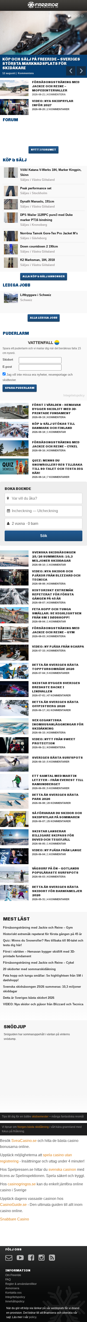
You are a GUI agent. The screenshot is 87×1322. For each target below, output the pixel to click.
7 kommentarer (58, 477)
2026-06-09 (38, 788)
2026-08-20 (38, 109)
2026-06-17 (38, 710)
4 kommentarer (58, 899)
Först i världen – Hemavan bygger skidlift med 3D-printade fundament (56, 409)
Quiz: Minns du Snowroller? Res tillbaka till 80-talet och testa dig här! (57, 467)
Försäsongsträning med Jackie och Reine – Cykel (55, 444)
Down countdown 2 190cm (39, 246)
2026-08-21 (38, 94)
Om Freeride (13, 1275)
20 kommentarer (59, 803)
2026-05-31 (38, 899)
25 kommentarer (59, 821)
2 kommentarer (58, 109)
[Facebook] (31, 1258)
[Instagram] (42, 1258)
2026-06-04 (38, 854)
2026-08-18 (38, 432)
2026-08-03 (38, 636)
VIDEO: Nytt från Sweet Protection (53, 741)
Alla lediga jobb (43, 317)
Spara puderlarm (19, 387)
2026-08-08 (38, 583)
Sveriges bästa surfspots (57, 758)
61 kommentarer (59, 710)
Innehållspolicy (14, 1301)
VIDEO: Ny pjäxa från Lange (56, 850)
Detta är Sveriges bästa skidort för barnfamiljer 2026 (57, 891)
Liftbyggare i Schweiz (35, 295)
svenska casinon (62, 1169)
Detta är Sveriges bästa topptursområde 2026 (55, 667)
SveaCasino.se (24, 1141)
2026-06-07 (38, 821)
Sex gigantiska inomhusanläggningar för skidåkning (58, 724)
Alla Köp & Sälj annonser (44, 276)
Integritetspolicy (74, 395)
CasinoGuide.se (13, 1205)
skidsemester (40, 1116)
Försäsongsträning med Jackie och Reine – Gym (55, 630)
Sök (43, 536)
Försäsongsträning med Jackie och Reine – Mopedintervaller (55, 86)
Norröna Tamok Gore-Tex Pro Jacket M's (49, 233)
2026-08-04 (38, 621)
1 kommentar (56, 432)
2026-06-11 (38, 747)
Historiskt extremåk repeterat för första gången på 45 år (53, 594)
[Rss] (52, 1258)
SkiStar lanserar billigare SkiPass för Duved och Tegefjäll (53, 835)
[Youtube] (20, 1258)
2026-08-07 (38, 602)
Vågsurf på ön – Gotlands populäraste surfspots (55, 870)
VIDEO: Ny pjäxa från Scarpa (58, 647)
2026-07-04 (38, 673)
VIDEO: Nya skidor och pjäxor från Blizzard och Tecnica (56, 575)
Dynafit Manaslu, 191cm (37, 201)
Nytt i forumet (43, 149)
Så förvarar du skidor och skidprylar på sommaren (57, 815)
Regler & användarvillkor (21, 1284)
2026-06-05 (38, 843)
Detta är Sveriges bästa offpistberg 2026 (55, 704)
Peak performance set (35, 188)
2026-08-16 (38, 450)
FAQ (8, 1279)
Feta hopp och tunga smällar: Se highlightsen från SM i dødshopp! (56, 613)
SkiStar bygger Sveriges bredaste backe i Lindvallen (56, 687)
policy (32, 1317)
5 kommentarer (58, 673)
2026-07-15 (38, 650)
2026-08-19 (38, 417)
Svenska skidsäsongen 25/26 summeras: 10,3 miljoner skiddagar (54, 556)
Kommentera (56, 94)
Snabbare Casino (14, 1219)
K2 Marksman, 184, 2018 (37, 260)
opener (6, 4)
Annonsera (12, 1288)
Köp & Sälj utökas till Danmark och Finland (53, 426)
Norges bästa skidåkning (33, 1127)
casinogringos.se (22, 1184)
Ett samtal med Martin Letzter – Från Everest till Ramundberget (57, 780)
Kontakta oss (13, 1292)
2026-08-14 (38, 477)
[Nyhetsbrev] (8, 1258)
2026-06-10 (38, 761)
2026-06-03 (38, 876)
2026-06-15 (38, 732)
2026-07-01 (38, 695)
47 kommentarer (59, 695)
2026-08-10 (38, 564)
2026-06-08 (38, 803)
